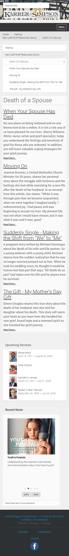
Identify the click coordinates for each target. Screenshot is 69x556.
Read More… (9, 158)
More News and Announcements (19, 503)
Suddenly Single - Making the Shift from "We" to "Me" (36, 82)
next (36, 494)
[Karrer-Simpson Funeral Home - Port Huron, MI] (31, 11)
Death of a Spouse (18, 61)
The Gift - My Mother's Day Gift (25, 89)
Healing (18, 34)
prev (26, 494)
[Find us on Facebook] (34, 546)
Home (6, 34)
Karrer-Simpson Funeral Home (21, 516)
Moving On (14, 75)
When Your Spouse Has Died (24, 68)
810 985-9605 (41, 519)
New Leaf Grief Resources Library (20, 37)
